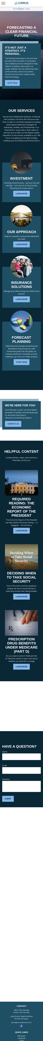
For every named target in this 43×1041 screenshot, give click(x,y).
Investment (21, 1038)
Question (6, 779)
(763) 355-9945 (24, 1010)
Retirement (21, 1036)
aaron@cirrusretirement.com (21, 1022)
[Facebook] (21, 1025)
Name (4, 752)
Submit (8, 799)
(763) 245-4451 (24, 1012)
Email (4, 765)
